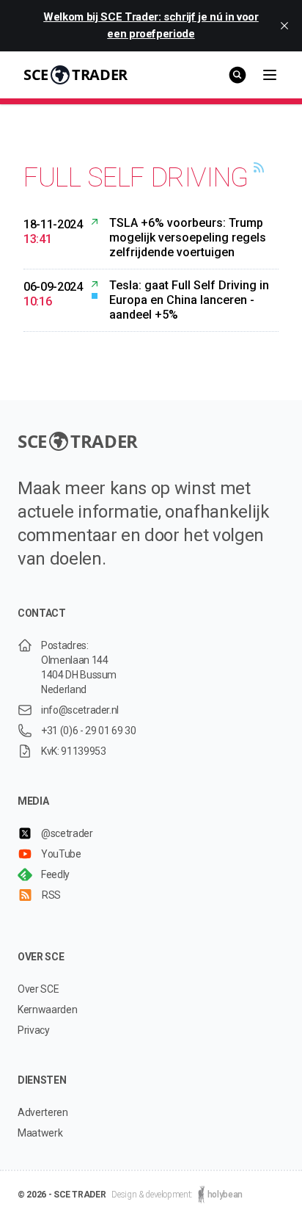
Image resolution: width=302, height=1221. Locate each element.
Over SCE (38, 989)
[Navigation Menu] (270, 75)
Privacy (34, 1030)
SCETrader (75, 74)
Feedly (55, 874)
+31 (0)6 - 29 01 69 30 (88, 730)
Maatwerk (40, 1133)
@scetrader (67, 833)
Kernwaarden (47, 1009)
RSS (51, 895)
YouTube (61, 854)
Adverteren (43, 1112)
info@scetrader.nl (80, 710)
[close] (284, 25)
